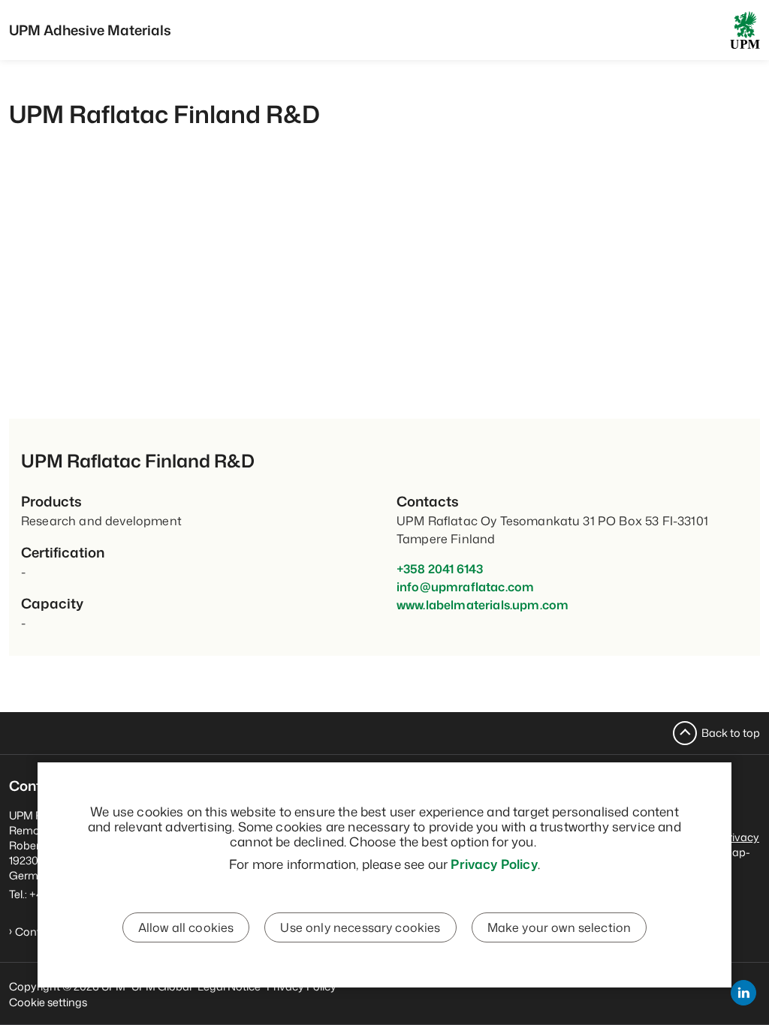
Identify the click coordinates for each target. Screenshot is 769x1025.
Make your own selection (559, 927)
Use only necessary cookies (360, 927)
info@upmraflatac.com (465, 587)
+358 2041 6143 (440, 569)
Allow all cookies (186, 927)
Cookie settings (48, 1002)
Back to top (730, 733)
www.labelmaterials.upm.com (482, 605)
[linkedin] (743, 992)
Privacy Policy (494, 864)
